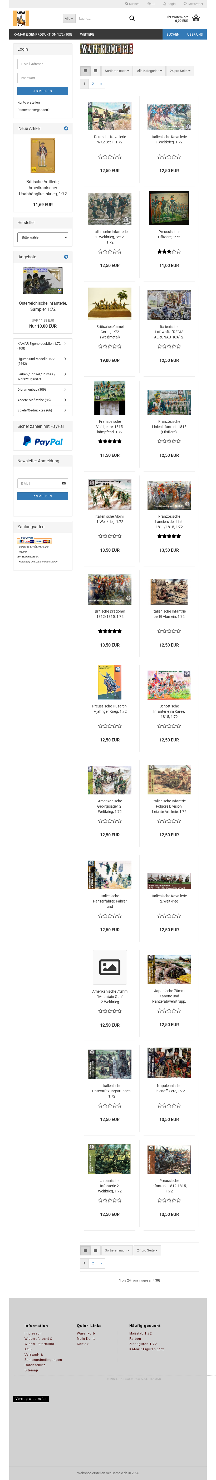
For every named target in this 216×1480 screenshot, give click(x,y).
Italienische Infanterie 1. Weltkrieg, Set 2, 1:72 (109, 237)
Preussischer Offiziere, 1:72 (169, 234)
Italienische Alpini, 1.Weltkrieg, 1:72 (109, 519)
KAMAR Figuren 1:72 (146, 1349)
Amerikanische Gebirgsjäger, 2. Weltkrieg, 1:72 (109, 806)
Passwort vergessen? (33, 110)
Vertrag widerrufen (31, 1399)
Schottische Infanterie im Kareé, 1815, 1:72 (169, 711)
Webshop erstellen (91, 1473)
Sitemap (31, 1370)
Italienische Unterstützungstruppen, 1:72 (111, 1091)
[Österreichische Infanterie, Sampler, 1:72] (43, 280)
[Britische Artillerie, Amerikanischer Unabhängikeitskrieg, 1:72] (43, 155)
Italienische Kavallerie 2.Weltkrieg (169, 898)
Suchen (172, 34)
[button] (151, 4)
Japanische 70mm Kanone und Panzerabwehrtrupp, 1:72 (169, 996)
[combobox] (117, 71)
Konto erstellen (28, 102)
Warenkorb (86, 1333)
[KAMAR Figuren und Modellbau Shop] (34, 18)
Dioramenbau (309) (31, 389)
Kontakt (83, 1344)
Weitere (87, 34)
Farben (135, 1339)
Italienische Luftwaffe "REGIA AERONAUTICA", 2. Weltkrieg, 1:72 (169, 332)
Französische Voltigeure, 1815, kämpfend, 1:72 (110, 426)
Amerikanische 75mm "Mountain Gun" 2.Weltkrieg (109, 996)
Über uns (195, 34)
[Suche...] (132, 18)
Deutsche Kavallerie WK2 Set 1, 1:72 (110, 139)
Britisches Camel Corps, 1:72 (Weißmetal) (110, 331)
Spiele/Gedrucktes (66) (34, 410)
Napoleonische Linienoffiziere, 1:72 (169, 1088)
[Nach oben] (201, 1472)
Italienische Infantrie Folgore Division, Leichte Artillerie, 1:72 (169, 806)
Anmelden (42, 91)
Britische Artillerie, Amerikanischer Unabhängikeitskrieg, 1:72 (43, 187)
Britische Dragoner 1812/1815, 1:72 (110, 614)
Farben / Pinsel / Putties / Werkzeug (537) (36, 376)
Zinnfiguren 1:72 (143, 1344)
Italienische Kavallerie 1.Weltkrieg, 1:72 (169, 139)
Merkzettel (195, 4)
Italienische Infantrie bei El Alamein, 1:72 (169, 614)
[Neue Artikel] (66, 129)
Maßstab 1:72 (140, 1333)
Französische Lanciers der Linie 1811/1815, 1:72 (169, 521)
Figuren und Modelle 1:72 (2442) (36, 361)
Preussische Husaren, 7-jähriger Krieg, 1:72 (109, 709)
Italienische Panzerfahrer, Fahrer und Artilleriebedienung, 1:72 (110, 901)
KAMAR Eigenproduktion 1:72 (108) (43, 34)
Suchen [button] (134, 4)
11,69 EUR (43, 204)
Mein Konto (86, 1339)
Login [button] (171, 4)
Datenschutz (34, 1365)
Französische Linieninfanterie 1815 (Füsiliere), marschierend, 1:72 (169, 427)
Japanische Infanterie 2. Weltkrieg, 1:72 (110, 1185)
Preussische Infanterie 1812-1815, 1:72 (169, 1185)
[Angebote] (66, 257)
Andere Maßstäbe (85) (34, 400)
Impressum (33, 1333)
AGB (28, 1349)
